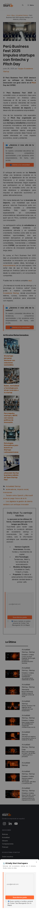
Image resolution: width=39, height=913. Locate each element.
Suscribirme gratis (20, 897)
